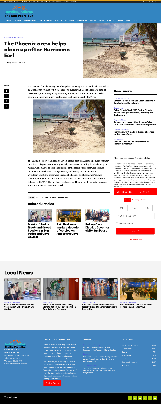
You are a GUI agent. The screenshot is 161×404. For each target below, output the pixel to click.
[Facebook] (140, 1)
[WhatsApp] (6, 106)
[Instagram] (143, 1)
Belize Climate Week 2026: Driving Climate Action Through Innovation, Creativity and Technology (133, 112)
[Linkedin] (146, 1)
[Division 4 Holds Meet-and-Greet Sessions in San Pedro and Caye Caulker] (40, 215)
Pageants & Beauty (120, 120)
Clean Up (39, 197)
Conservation (118, 139)
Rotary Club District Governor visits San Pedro (97, 227)
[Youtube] (155, 1)
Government (118, 108)
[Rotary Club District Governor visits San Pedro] (97, 215)
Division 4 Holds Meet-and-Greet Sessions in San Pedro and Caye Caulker (39, 230)
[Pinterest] (149, 1)
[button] (154, 20)
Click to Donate (52, 383)
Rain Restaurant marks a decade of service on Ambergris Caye (68, 229)
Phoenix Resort (64, 197)
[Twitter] (152, 1)
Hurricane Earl (50, 197)
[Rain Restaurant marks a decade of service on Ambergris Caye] (69, 215)
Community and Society (13, 37)
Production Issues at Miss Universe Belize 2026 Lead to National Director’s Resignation (99, 307)
